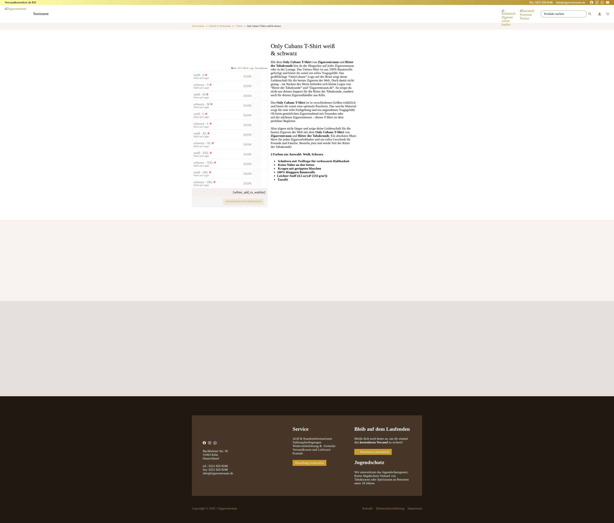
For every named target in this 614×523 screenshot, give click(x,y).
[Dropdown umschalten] (51, 14)
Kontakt (298, 453)
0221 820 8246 (218, 466)
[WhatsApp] (602, 2)
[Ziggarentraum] (15, 14)
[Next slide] (207, 266)
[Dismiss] (612, 1)
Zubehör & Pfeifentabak (220, 26)
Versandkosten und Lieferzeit (312, 449)
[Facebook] (591, 2)
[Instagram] (596, 2)
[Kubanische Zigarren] (508, 14)
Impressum (415, 508)
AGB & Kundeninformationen (312, 438)
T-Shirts (239, 26)
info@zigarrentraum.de (218, 473)
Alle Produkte (198, 26)
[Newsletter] (607, 2)
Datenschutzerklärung (390, 508)
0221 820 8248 (218, 469)
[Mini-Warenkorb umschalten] (607, 13)
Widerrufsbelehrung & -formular (314, 446)
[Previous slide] (195, 266)
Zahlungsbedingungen (307, 442)
